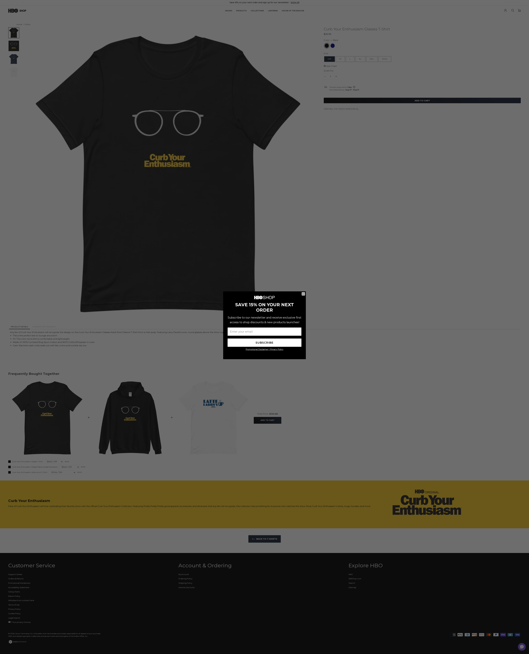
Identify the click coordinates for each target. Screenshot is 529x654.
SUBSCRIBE (264, 342)
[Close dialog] (303, 293)
